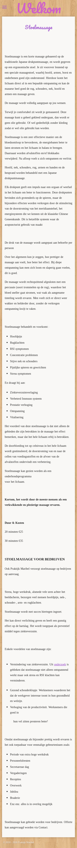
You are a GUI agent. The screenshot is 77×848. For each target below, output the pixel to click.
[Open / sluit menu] (4, 7)
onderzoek (60, 664)
